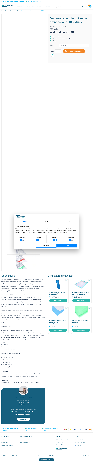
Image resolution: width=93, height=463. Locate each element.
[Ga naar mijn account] (86, 6)
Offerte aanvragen (5, 442)
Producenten (30, 6)
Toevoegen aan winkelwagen (75, 51)
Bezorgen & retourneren (7, 445)
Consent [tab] (25, 221)
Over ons (38, 6)
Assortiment (18, 6)
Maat (51, 45)
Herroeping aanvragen (46, 459)
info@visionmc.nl (23, 404)
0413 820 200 (80, 440)
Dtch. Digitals (88, 455)
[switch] (38, 240)
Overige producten (16, 10)
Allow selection (46, 245)
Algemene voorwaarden (43, 455)
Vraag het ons (22, 419)
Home (2, 10)
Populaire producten (25, 442)
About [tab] (68, 221)
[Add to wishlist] (52, 55)
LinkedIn (79, 445)
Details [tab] (46, 221)
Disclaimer (52, 455)
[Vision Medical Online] (6, 6)
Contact (48, 6)
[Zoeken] (82, 6)
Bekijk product (58, 300)
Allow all (67, 245)
